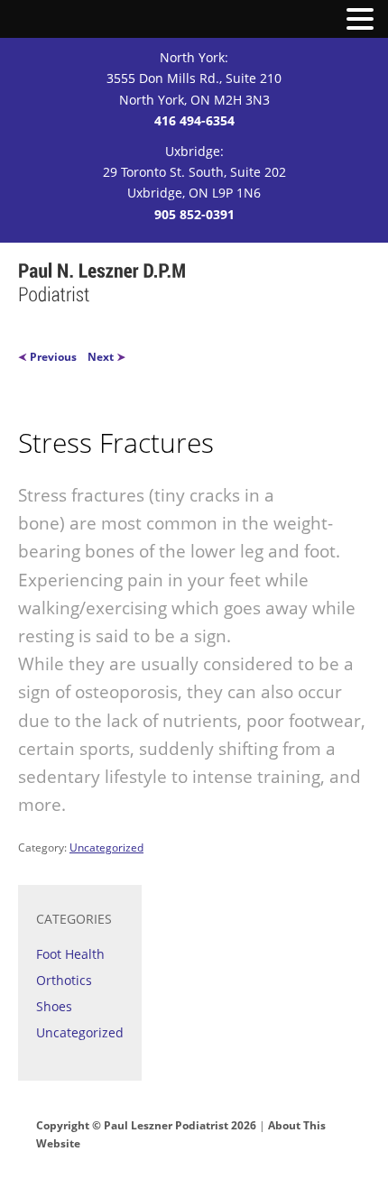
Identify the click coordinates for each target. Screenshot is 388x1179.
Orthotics (64, 980)
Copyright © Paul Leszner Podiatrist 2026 (146, 1125)
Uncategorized (106, 847)
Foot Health (70, 954)
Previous (52, 356)
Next (102, 356)
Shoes (54, 1006)
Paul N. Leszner (102, 284)
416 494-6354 (194, 120)
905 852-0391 (194, 214)
